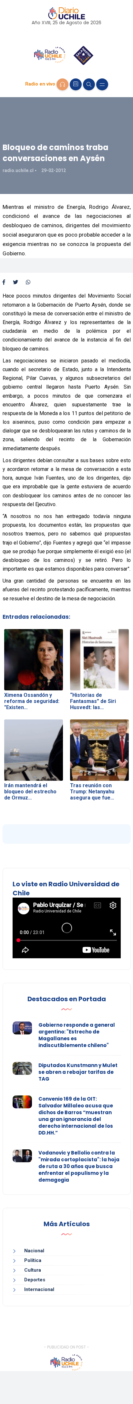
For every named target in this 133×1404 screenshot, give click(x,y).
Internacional (39, 1289)
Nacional (34, 1251)
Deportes (34, 1280)
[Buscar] (89, 84)
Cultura (32, 1270)
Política (32, 1260)
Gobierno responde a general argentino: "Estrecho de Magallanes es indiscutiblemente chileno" (76, 1035)
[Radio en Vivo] (62, 84)
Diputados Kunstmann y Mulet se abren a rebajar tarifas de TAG (78, 1072)
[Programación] (76, 84)
